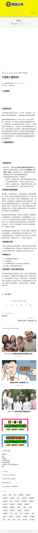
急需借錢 (26, 510)
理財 (4, 519)
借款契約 (28, 495)
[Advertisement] (19, 52)
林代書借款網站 (6, 460)
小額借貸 (9, 294)
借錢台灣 (4, 454)
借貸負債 (5, 501)
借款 (15, 495)
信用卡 (4, 495)
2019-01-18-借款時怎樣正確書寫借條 (19, 411)
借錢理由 (12, 504)
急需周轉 (5, 513)
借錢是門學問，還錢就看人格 (19, 382)
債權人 (24, 507)
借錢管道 (19, 504)
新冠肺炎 (27, 513)
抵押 (16, 513)
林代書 (4, 516)
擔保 (21, 513)
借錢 (3, 456)
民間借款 (18, 516)
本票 (33, 513)
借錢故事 (5, 504)
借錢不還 (17, 501)
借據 (10, 495)
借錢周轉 (24, 501)
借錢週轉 (5, 507)
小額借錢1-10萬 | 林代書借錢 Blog (10, 464)
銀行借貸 (32, 519)
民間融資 (32, 516)
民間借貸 (25, 516)
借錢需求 (12, 507)
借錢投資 (31, 501)
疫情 (9, 519)
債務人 (18, 507)
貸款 (19, 519)
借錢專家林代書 (8, 83)
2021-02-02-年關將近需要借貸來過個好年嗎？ (19, 354)
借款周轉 (21, 495)
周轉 (30, 507)
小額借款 (4, 458)
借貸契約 (24, 498)
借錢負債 (26, 504)
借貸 (16, 24)
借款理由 (5, 498)
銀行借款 (25, 519)
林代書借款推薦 (6, 462)
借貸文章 (11, 85)
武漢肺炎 (11, 516)
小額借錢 (19, 510)
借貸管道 (31, 498)
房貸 (11, 513)
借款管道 (12, 498)
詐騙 (14, 519)
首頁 (12, 24)
